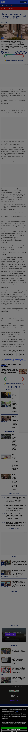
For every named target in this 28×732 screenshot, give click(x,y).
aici (13, 715)
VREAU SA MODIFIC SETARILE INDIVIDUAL (14, 729)
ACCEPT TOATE (14, 727)
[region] (14, 719)
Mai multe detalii (16, 711)
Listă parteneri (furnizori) (5, 725)
